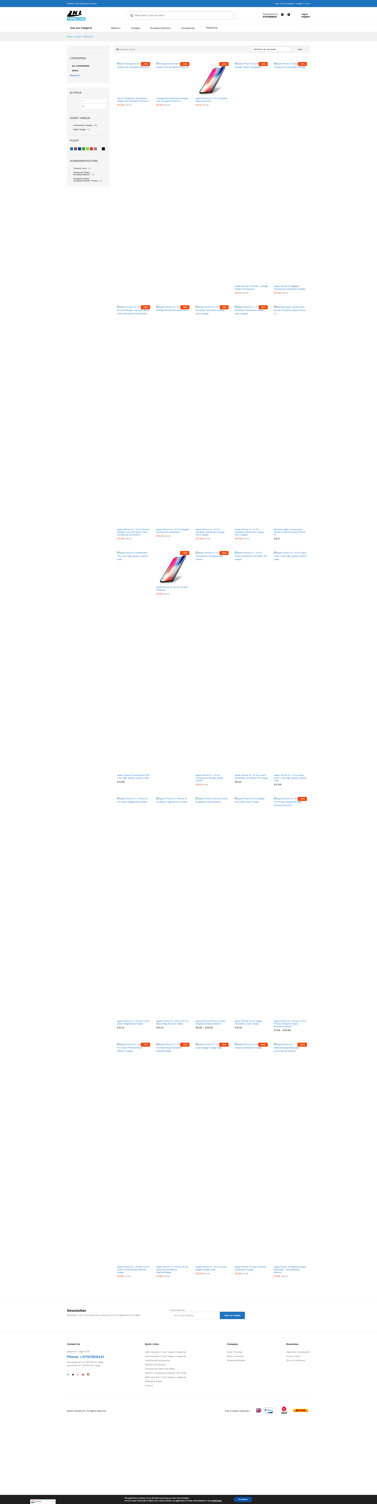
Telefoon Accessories (155, 1364)
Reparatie (211, 28)
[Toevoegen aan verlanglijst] (139, 93)
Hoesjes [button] (135, 28)
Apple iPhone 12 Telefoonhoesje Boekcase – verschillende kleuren (290, 1269)
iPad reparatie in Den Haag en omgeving (165, 1356)
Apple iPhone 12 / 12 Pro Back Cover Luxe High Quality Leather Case (290, 778)
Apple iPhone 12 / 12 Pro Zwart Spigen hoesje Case (211, 1268)
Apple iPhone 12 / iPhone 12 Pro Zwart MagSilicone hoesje (133, 1022)
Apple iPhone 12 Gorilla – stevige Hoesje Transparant (251, 287)
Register (306, 16)
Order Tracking (234, 1352)
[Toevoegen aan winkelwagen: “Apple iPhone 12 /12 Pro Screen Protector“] (165, 582)
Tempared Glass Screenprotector (81, 173)
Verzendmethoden (236, 1360)
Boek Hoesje (79, 129)
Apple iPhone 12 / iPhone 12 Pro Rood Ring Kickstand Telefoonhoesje (172, 1269)
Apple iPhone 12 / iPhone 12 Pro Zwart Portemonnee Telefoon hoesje (133, 1269)
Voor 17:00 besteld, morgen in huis (292, 3)
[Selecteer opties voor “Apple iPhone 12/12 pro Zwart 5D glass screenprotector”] (204, 1016)
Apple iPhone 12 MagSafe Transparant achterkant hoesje (289, 287)
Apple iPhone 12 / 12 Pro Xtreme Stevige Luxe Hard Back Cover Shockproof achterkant (133, 532)
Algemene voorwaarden (298, 1352)
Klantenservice (270, 14)
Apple (78, 36)
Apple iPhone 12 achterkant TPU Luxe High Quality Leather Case (133, 776)
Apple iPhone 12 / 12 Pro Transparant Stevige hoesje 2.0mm (209, 778)
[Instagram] (88, 1375)
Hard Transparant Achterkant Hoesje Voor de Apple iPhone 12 (133, 99)
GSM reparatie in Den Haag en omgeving (165, 1352)
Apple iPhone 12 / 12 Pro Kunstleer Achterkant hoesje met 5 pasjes (210, 532)
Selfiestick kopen (153, 1381)
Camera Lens (80, 168)
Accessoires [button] (188, 28)
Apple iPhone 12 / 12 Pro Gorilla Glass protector (211, 99)
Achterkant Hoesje (82, 125)
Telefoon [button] (116, 28)
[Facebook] (68, 1374)
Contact (149, 1385)
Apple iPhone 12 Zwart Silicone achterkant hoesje (250, 1268)
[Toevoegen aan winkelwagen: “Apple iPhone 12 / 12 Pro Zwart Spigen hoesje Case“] (204, 1261)
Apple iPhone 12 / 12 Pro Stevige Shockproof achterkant (172, 530)
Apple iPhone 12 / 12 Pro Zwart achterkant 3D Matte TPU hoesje (251, 776)
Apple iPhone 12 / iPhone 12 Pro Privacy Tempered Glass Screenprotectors (290, 1024)
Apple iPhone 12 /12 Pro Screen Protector (172, 588)
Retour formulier (235, 1356)
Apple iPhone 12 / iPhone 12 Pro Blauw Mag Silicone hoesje (172, 1022)
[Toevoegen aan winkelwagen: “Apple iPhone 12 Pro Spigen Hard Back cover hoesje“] (244, 1016)
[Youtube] (83, 1374)
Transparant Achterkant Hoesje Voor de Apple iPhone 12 (172, 99)
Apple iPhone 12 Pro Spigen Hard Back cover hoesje (248, 1022)
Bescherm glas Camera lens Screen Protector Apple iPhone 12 (289, 532)
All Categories (80, 66)
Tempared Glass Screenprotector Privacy (85, 179)
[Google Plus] (78, 1374)
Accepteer (243, 1499)
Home (70, 36)
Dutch (38, 1501)
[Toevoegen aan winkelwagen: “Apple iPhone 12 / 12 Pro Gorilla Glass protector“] (204, 93)
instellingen (216, 1500)
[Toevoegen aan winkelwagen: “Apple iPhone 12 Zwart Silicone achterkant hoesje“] (244, 1261)
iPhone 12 (75, 75)
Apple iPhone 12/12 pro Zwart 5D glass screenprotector (210, 1022)
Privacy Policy (293, 1356)
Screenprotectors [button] (160, 28)
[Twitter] (73, 1374)
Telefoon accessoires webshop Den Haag (165, 1373)
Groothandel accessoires (157, 1360)
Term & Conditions (295, 1360)
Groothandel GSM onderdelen (160, 1369)
